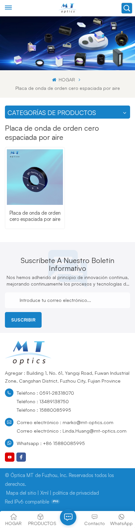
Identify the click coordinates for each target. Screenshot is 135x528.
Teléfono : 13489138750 (43, 401)
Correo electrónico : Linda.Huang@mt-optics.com (71, 431)
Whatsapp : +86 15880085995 (51, 443)
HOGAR (66, 79)
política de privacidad (76, 493)
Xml (44, 493)
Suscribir (23, 319)
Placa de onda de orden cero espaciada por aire (35, 216)
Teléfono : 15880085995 (44, 410)
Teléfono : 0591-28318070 (45, 393)
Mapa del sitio (21, 493)
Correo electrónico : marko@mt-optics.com (65, 422)
